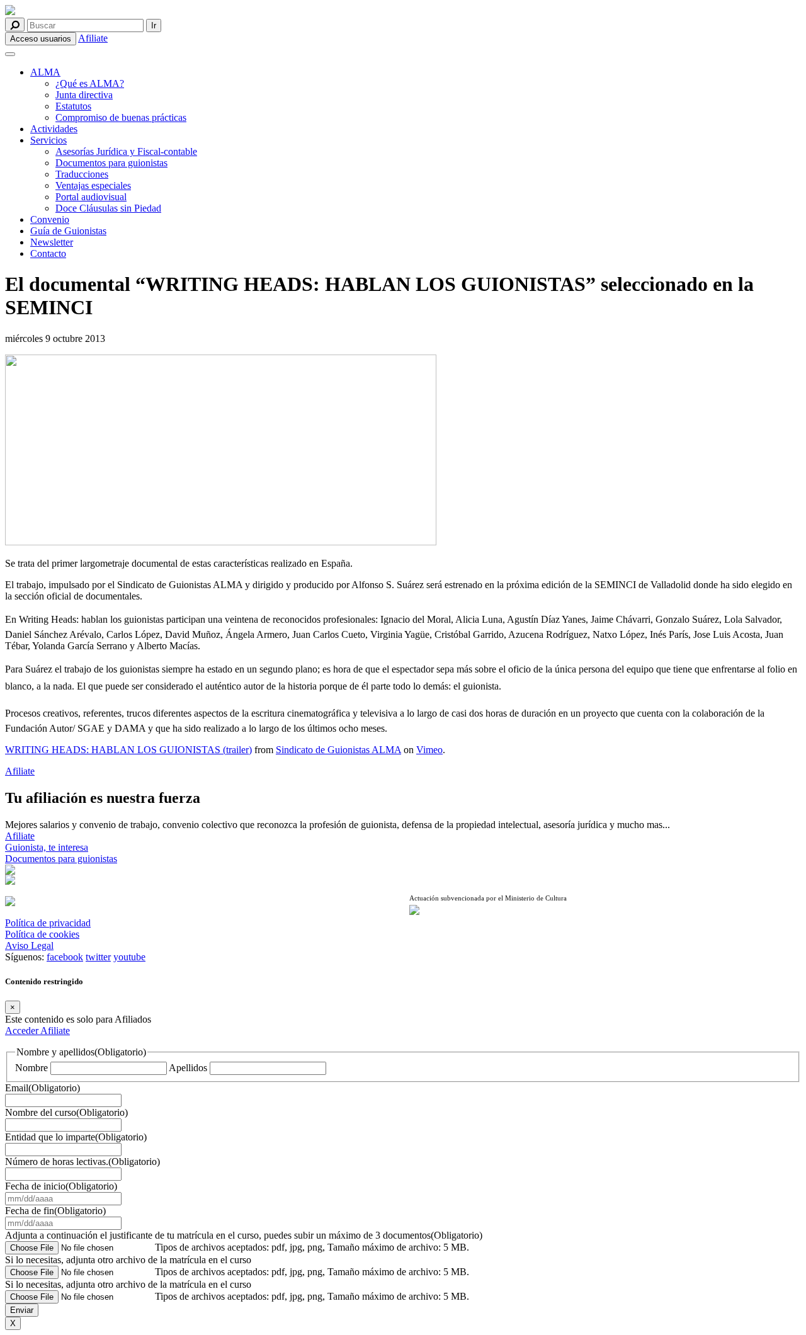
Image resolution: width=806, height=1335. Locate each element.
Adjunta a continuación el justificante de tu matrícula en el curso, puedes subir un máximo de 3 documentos (243, 1235)
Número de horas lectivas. (82, 1161)
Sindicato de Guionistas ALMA (338, 749)
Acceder (22, 1030)
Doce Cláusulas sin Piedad (108, 208)
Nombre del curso (66, 1112)
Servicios (48, 140)
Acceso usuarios (40, 38)
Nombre (31, 1067)
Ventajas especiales (93, 185)
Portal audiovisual (91, 196)
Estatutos (73, 106)
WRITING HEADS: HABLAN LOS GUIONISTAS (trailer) (128, 749)
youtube (129, 957)
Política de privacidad (48, 922)
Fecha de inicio (61, 1186)
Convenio (49, 219)
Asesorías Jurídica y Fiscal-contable (126, 151)
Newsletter (51, 242)
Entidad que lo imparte (76, 1137)
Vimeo (429, 749)
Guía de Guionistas (68, 230)
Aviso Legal (29, 945)
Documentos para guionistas (111, 162)
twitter (98, 957)
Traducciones (81, 174)
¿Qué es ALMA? (89, 83)
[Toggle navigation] (10, 54)
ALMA (45, 72)
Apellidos (188, 1067)
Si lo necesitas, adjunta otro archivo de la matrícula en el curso (128, 1259)
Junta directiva (84, 94)
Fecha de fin (55, 1210)
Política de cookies (42, 934)
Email (42, 1087)
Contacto (48, 253)
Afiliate (93, 38)
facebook (65, 957)
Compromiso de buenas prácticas (120, 117)
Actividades (53, 128)
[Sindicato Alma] (201, 11)
